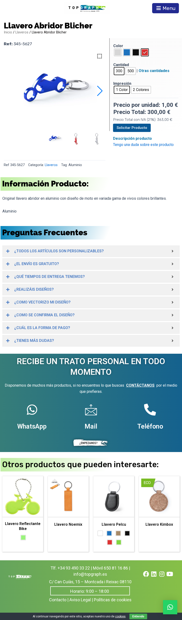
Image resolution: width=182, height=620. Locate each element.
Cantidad (121, 65)
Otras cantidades (154, 70)
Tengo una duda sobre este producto (143, 144)
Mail (91, 426)
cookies (120, 616)
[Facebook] (149, 577)
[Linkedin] (157, 577)
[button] (100, 91)
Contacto (57, 599)
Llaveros (21, 32)
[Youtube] (173, 577)
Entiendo (138, 616)
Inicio (8, 32)
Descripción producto (132, 138)
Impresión (122, 83)
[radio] (117, 52)
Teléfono (150, 426)
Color (118, 46)
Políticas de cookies (113, 599)
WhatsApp (31, 426)
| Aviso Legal (79, 599)
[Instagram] (165, 577)
